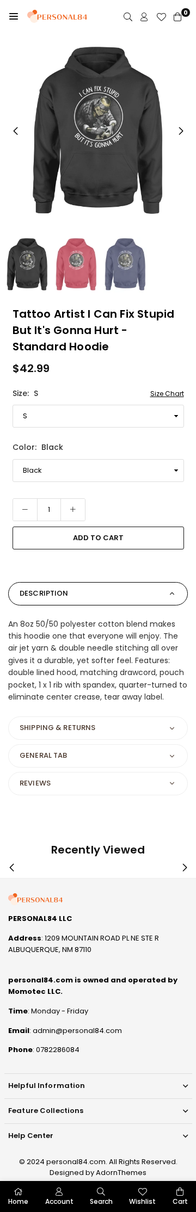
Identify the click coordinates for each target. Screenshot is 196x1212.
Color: (38, 447)
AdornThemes (121, 1172)
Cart (180, 1201)
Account (59, 1201)
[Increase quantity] (73, 510)
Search (101, 1201)
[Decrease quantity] (25, 510)
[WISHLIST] (161, 16)
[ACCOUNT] (144, 16)
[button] (13, 16)
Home (18, 1201)
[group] (98, 130)
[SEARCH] (128, 16)
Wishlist (142, 1201)
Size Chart (167, 393)
